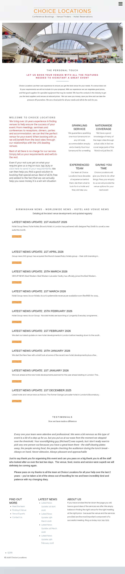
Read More (16, 236)
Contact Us (17, 517)
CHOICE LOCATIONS (62, 11)
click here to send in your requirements (30, 168)
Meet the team (18, 506)
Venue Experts (18, 514)
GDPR (9, 553)
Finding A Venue (19, 510)
